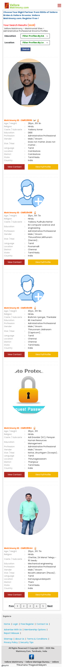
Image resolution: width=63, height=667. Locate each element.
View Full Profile (43, 166)
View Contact (14, 166)
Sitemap (8, 638)
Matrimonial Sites (33, 28)
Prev (11, 606)
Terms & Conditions (37, 638)
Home (7, 624)
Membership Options (35, 629)
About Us (19, 638)
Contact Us (42, 624)
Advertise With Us (13, 629)
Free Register (27, 624)
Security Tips (26, 642)
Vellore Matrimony (13, 28)
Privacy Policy (11, 642)
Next (50, 606)
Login (15, 624)
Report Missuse (11, 633)
